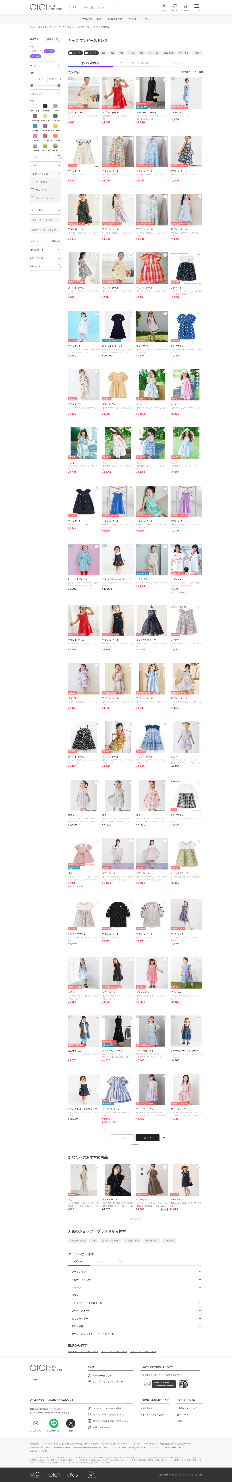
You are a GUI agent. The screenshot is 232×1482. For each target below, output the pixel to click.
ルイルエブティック (110, 1241)
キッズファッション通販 (74, 27)
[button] (45, 66)
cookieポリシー (150, 1444)
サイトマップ (155, 1447)
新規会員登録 (146, 1408)
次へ (146, 1137)
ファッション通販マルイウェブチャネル (46, 27)
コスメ (132, 19)
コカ (94, 1241)
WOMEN (87, 19)
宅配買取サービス (171, 1447)
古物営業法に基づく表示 (40, 1447)
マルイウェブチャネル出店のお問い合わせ (128, 1447)
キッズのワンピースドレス (143, 1351)
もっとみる (135, 1218)
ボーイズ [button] (49, 51)
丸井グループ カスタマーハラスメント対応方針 (121, 1444)
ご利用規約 (34, 1444)
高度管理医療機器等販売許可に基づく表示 (90, 1447)
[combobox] (94, 7)
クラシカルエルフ (78, 1241)
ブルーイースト (151, 1241)
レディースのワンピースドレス (83, 1351)
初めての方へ (183, 1414)
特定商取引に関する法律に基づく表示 (175, 1444)
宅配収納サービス (37, 1451)
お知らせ (181, 1421)
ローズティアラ (132, 1241)
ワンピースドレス (93, 27)
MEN (99, 19)
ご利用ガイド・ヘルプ (187, 1408)
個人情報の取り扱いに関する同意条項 (82, 1444)
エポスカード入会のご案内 (152, 1414)
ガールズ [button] (36, 56)
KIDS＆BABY (115, 18)
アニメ (146, 19)
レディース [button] (37, 51)
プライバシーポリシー (52, 1444)
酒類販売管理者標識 (61, 1447)
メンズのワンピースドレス (114, 1351)
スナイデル (169, 1241)
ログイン (37, 1379)
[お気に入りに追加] (97, 1167)
